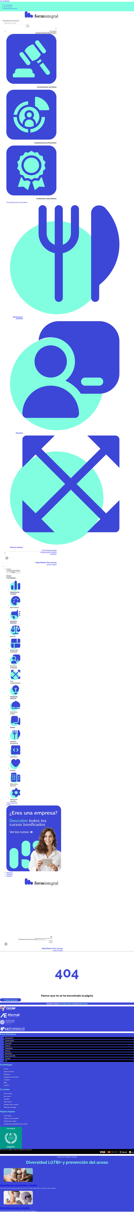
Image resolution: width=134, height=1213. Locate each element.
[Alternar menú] (56, 28)
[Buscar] (27, 26)
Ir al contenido (5, 1)
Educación (19, 433)
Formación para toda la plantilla (15, 1208)
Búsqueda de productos (11, 21)
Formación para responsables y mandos (18, 1185)
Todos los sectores (16, 547)
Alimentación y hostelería (18, 317)
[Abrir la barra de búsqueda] (51, 937)
